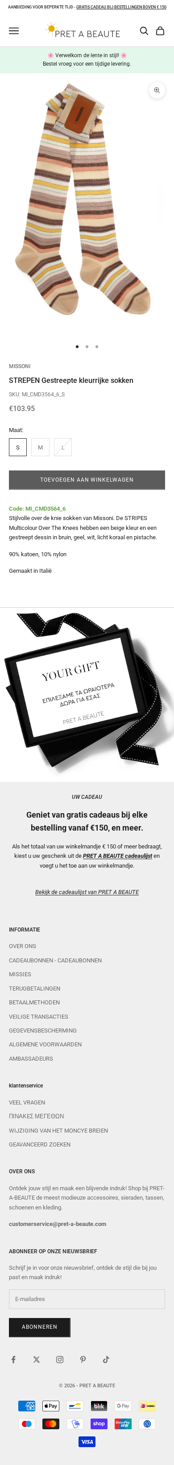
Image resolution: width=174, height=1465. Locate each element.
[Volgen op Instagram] (59, 1359)
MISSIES (20, 974)
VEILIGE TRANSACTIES (38, 1016)
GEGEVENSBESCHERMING (43, 1030)
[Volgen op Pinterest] (83, 1359)
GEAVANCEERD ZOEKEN (39, 1144)
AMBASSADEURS (31, 1058)
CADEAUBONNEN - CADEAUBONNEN (55, 960)
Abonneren (40, 1327)
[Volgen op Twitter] (36, 1359)
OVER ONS (22, 946)
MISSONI (19, 366)
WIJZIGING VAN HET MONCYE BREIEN (58, 1130)
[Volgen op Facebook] (13, 1359)
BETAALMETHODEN (34, 1002)
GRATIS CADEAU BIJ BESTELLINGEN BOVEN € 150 (121, 7)
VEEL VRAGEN (27, 1102)
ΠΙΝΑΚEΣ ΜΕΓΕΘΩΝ (36, 1116)
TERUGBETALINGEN (34, 988)
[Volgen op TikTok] (106, 1359)
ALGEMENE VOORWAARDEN (45, 1044)
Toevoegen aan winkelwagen (87, 480)
